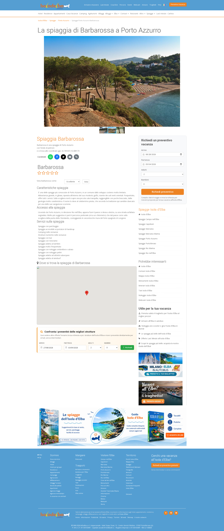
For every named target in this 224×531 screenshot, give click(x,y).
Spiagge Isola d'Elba (152, 209)
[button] (40, 81)
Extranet (129, 494)
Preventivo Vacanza (178, 4)
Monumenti (105, 483)
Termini (116, 517)
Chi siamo (102, 517)
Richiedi (128, 347)
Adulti (91, 343)
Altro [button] (141, 13)
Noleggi (78, 477)
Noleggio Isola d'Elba (147, 295)
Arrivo (42, 343)
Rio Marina (104, 475)
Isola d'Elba (42, 20)
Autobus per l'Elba (81, 472)
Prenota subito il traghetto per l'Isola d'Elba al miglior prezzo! (159, 314)
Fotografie (129, 470)
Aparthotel (54, 488)
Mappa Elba (130, 462)
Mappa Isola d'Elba (146, 276)
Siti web (123, 517)
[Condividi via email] (69, 156)
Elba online (79, 493)
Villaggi (101, 13)
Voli (76, 490)
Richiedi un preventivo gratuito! (165, 465)
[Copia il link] (76, 156)
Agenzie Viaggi (55, 491)
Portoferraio (105, 472)
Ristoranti (134, 13)
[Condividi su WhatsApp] (50, 156)
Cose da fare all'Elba (107, 480)
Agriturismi (92, 13)
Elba (40, 455)
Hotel (40, 13)
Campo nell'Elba (106, 459)
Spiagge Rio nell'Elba (147, 253)
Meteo (103, 499)
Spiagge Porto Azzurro (148, 238)
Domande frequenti (133, 486)
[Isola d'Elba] (55, 5)
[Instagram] (171, 513)
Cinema (103, 496)
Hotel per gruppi (56, 467)
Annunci (145, 5)
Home (77, 517)
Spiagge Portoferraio (147, 243)
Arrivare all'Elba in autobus (152, 321)
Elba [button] (116, 13)
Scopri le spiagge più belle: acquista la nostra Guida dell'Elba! (158, 344)
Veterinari (129, 483)
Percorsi (123, 5)
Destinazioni (79, 485)
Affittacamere (55, 480)
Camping (83, 13)
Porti (77, 488)
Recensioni (130, 478)
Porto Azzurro (63, 20)
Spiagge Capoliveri (146, 224)
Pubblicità (94, 517)
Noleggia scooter (81, 480)
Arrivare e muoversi (91, 5)
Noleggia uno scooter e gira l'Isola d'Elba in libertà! (158, 327)
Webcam (137, 5)
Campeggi (53, 475)
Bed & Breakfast (55, 486)
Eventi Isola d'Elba (132, 459)
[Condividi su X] (63, 156)
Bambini (107, 343)
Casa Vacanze (72, 13)
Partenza (68, 343)
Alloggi (52, 462)
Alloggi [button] (108, 13)
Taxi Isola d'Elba (145, 290)
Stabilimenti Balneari (133, 467)
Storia (103, 504)
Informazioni (105, 493)
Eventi (130, 5)
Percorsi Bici (105, 486)
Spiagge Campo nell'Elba (149, 219)
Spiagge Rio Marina (147, 248)
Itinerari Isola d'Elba (147, 285)
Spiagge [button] (150, 13)
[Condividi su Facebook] (57, 156)
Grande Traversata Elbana (110, 491)
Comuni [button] (124, 13)
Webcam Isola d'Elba (147, 300)
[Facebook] (166, 513)
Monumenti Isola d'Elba (148, 281)
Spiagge (53, 20)
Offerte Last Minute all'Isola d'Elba (155, 338)
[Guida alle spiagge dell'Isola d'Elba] (112, 426)
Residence (48, 13)
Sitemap (130, 517)
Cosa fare (114, 5)
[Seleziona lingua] (164, 5)
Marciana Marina (106, 467)
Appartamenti (59, 13)
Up (40, 457)
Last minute (104, 5)
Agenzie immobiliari (57, 493)
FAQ (159, 5)
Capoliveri (104, 462)
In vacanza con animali (58, 496)
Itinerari (103, 488)
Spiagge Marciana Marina (149, 234)
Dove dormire (55, 459)
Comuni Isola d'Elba (147, 271)
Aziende (129, 480)
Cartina (171, 13)
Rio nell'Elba (105, 478)
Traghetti (153, 5)
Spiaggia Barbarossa (60, 139)
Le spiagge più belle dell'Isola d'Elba (156, 333)
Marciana (104, 464)
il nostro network (140, 517)
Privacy (110, 517)
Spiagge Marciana (146, 229)
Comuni (128, 475)
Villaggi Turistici (55, 483)
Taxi (76, 483)
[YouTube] (176, 513)
